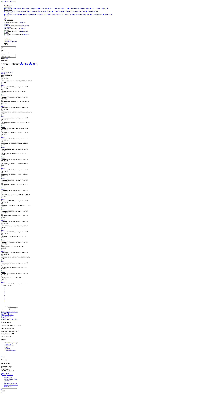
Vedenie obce (20, 8)
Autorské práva (8, 377)
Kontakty (6, 15)
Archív (5, 43)
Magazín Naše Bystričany (12, 14)
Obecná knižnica (58, 11)
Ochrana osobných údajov (10, 379)
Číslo (2, 68)
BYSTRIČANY (11, 1)
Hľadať (3, 58)
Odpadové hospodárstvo (78, 11)
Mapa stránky (7, 380)
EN (5, 18)
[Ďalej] (4, 301)
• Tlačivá (6, 347)
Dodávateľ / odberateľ (6, 72)
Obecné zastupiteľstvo (31, 8)
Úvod (5, 38)
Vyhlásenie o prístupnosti (10, 383)
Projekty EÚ (104, 8)
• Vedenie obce (8, 344)
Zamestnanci (44, 8)
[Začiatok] (4, 288)
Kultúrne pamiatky (97, 14)
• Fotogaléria (7, 348)
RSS (5, 382)
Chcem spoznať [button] (8, 13)
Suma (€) (3, 73)
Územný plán (95, 8)
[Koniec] (4, 302)
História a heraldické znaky (82, 14)
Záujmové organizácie (28, 14)
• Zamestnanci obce (9, 345)
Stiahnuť (3, 85)
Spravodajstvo (9, 8)
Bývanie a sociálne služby (37, 11)
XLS (34, 63)
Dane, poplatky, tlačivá (21, 11)
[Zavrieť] (1, 389)
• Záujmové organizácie (10, 350)
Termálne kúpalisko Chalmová (52, 14)
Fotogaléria (39, 14)
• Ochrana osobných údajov (11, 343)
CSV (25, 63)
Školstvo (49, 11)
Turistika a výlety (68, 14)
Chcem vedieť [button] (7, 7)
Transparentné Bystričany (76, 8)
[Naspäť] (4, 289)
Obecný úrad (9, 11)
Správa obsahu (7, 386)
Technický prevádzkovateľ (11, 385)
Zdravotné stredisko (92, 11)
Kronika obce (108, 14)
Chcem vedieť (7, 40)
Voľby (87, 8)
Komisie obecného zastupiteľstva (58, 8)
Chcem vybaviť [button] (8, 10)
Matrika (67, 11)
